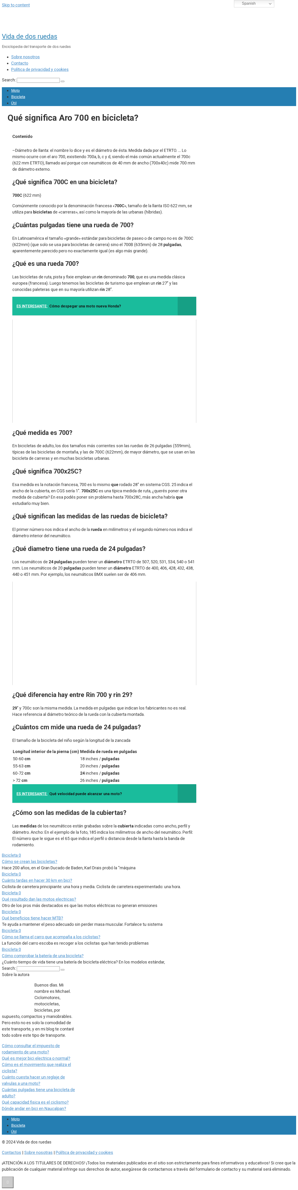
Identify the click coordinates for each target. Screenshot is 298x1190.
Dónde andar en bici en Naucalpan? (34, 1108)
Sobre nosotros (25, 56)
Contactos (11, 1152)
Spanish (248, 3)
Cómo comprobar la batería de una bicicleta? (43, 955)
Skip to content (16, 5)
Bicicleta (18, 97)
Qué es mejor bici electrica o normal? (36, 1058)
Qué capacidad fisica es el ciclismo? (35, 1102)
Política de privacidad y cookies (40, 69)
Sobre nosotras (38, 1152)
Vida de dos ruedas (29, 36)
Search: (9, 79)
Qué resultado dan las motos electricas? (39, 899)
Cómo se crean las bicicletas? (29, 861)
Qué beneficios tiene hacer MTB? (32, 918)
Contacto (19, 63)
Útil (14, 103)
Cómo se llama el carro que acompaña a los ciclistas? (51, 936)
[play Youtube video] (104, 371)
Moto (15, 90)
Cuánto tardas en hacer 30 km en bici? (37, 880)
